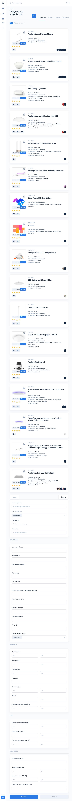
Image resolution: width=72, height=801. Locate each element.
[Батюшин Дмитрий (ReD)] (63, 104)
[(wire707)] (65, 434)
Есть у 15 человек (17, 98)
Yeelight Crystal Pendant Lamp (40, 34)
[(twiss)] (65, 489)
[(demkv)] (65, 268)
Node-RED (55, 481)
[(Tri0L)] (65, 50)
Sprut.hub (39, 42)
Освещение (41, 40)
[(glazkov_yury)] (65, 132)
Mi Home (44, 42)
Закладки (65, 17)
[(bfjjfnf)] (63, 406)
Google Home (40, 96)
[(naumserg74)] (65, 159)
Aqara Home (31, 344)
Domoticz (31, 126)
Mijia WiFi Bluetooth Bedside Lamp (42, 143)
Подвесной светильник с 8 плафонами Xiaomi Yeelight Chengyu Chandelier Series (45, 446)
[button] (3, 28)
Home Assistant (48, 96)
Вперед (63, 497)
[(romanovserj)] (63, 50)
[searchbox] (39, 23)
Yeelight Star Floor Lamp (38, 307)
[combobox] (39, 23)
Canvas (31, 225)
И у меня (23, 43)
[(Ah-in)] (59, 77)
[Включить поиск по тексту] (11, 23)
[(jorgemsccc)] (59, 50)
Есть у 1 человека (17, 234)
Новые (50, 17)
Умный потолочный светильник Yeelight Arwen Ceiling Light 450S (45, 419)
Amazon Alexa (57, 204)
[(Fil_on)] (61, 50)
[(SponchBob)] (65, 214)
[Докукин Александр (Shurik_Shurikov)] (59, 489)
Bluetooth (37, 100)
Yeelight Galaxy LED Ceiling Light (41, 473)
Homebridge (56, 96)
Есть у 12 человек (17, 70)
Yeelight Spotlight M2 (36, 362)
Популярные (42, 17)
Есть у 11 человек (17, 125)
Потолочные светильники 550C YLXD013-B (46, 390)
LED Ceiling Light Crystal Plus (40, 280)
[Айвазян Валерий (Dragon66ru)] (65, 104)
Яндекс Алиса (32, 98)
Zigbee (36, 71)
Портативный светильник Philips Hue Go (45, 61)
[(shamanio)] (63, 77)
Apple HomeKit (40, 204)
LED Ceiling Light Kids (37, 88)
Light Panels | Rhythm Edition (39, 198)
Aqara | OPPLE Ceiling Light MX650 (42, 335)
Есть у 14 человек (17, 152)
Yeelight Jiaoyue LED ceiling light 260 (43, 116)
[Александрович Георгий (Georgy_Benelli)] (58, 489)
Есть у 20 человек (17, 43)
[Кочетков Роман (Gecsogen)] (58, 50)
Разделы (57, 17)
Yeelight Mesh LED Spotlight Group (42, 253)
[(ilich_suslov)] (65, 241)
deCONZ (47, 342)
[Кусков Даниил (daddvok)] (63, 489)
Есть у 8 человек (17, 207)
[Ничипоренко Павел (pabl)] (65, 323)
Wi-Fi (42, 100)
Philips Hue (39, 69)
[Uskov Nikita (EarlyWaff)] (65, 186)
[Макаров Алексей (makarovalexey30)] (61, 489)
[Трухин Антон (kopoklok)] (63, 268)
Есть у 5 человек (17, 262)
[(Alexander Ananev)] (65, 461)
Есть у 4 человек (17, 289)
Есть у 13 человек (17, 180)
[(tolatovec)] (65, 406)
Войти (68, 3)
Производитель (17, 503)
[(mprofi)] (65, 77)
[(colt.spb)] (61, 77)
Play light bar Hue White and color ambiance (46, 171)
